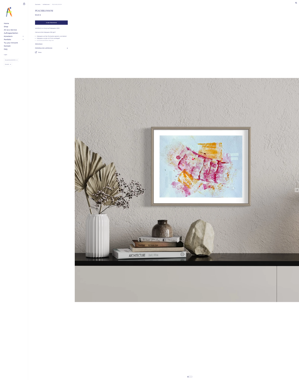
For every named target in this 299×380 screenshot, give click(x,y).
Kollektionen (46, 4)
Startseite (37, 4)
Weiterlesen (39, 44)
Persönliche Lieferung (43, 48)
